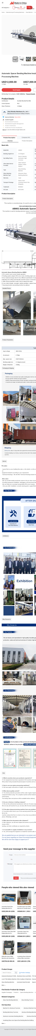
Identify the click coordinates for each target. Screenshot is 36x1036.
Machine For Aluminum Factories (11, 1008)
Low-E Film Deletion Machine (9, 979)
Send (16, 878)
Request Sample (30, 94)
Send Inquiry (16, 90)
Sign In (4, 129)
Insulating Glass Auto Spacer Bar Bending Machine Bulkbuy (18, 1020)
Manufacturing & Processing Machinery (15, 12)
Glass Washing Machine (8, 982)
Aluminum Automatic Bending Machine (13, 1016)
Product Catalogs (25, 972)
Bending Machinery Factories (10, 1012)
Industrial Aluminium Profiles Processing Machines (9, 976)
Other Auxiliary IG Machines (24, 979)
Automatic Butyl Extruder (23, 982)
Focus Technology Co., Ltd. (21, 1029)
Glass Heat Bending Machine (10, 1000)
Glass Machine (29, 12)
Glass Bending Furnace (27, 1000)
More (3, 1023)
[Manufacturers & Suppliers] (18, 3)
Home (3, 12)
